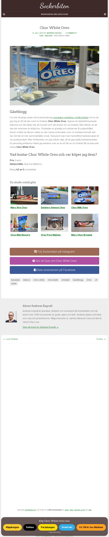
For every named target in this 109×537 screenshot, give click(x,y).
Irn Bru (101, 339)
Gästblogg (78, 280)
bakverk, (77, 510)
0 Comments (71, 33)
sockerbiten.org (30, 510)
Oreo (89, 280)
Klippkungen (12, 527)
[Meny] (105, 14)
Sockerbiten (54, 5)
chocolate (53, 280)
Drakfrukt (67, 527)
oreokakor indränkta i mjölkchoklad (70, 117)
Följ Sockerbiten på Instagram (56, 251)
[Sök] (4, 14)
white (13, 283)
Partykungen (48, 527)
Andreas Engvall (54, 33)
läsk (90, 510)
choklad (65, 280)
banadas (15, 280)
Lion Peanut (10, 339)
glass (72, 510)
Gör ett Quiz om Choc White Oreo (56, 261)
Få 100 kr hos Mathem (91, 527)
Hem (41, 36)
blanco (26, 280)
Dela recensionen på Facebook (55, 270)
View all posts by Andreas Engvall (40, 327)
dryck (83, 510)
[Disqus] (54, 378)
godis (67, 510)
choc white (38, 280)
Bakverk (48, 36)
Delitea (30, 527)
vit (96, 280)
